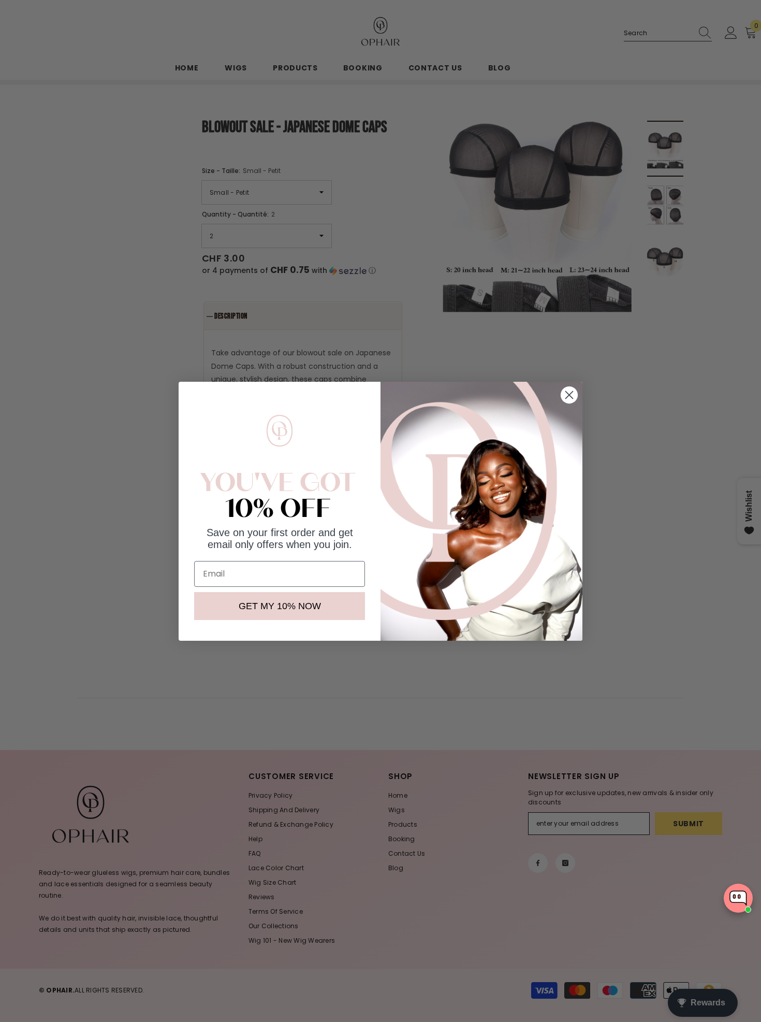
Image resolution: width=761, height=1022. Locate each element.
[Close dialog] (569, 395)
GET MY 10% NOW (280, 606)
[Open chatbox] (738, 898)
